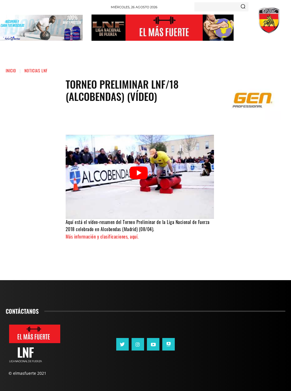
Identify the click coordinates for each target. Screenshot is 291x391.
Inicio (11, 71)
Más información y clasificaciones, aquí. (102, 236)
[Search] (243, 6)
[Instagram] (138, 344)
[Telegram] (169, 117)
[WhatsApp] (152, 117)
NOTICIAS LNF (35, 71)
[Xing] (168, 344)
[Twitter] (135, 117)
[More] (187, 117)
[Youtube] (153, 344)
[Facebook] (118, 117)
